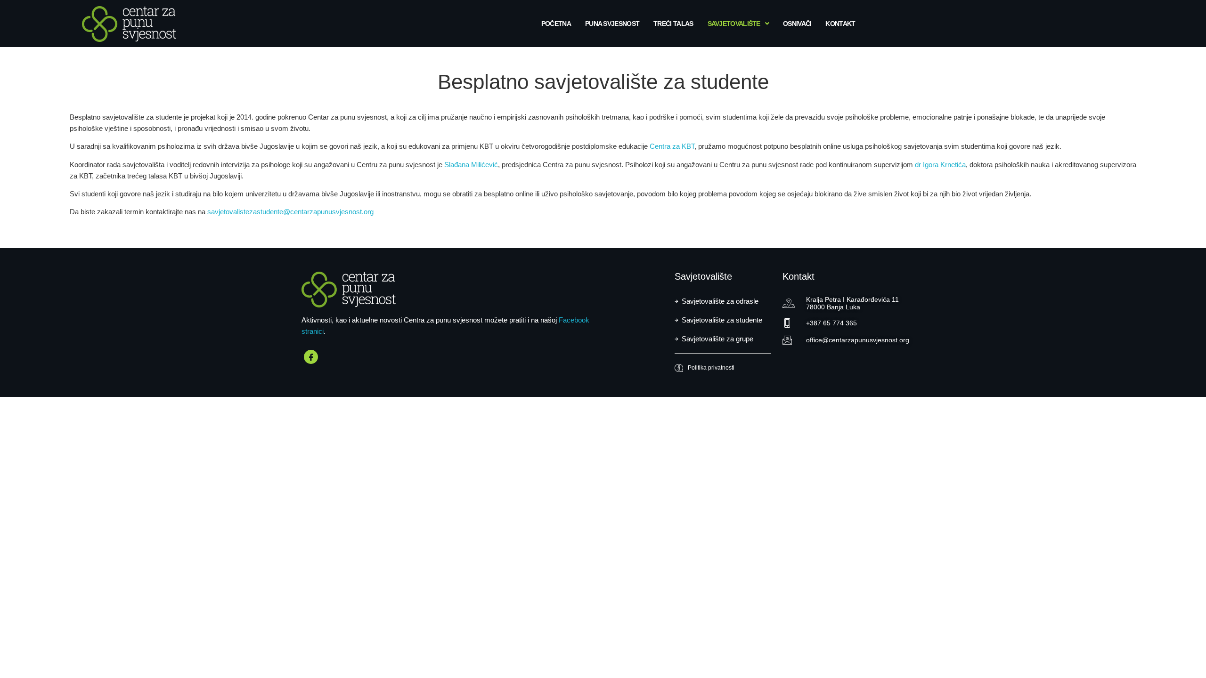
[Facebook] (311, 357)
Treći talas (673, 23)
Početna (556, 23)
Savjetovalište (734, 23)
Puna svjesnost (612, 23)
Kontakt (840, 23)
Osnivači (797, 23)
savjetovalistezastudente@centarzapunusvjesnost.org (290, 212)
